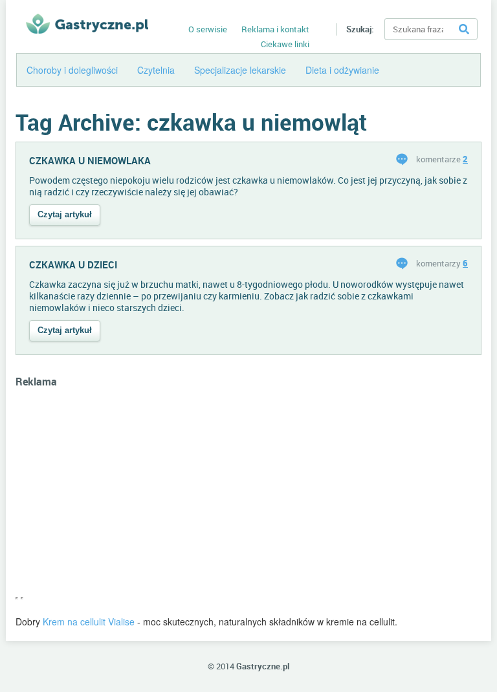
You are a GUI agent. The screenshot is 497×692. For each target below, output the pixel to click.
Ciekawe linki (285, 44)
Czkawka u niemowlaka (90, 160)
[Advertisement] (248, 498)
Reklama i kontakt (275, 29)
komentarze (442, 159)
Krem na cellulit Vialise (89, 621)
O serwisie (207, 29)
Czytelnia (156, 69)
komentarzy (442, 263)
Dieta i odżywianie (342, 69)
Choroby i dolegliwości (72, 69)
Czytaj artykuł (65, 214)
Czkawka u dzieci (73, 264)
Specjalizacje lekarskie (240, 69)
